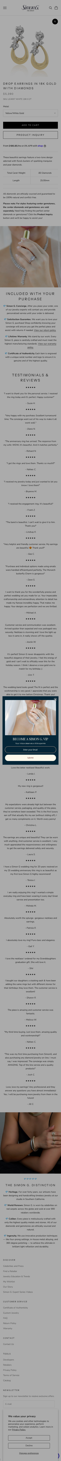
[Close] (55, 699)
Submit (30, 757)
